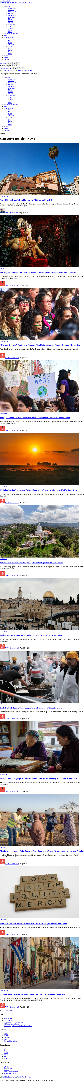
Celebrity (11, 44)
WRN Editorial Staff (12, 285)
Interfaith (3, 847)
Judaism (10, 22)
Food (10, 54)
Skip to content (5, 1)
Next (10, 1010)
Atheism (11, 10)
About (6, 1066)
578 (7, 1010)
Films (10, 43)
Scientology (12, 24)
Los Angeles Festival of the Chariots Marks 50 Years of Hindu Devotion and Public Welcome (38, 272)
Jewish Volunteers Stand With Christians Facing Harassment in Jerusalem (31, 635)
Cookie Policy (8, 1020)
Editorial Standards (10, 1073)
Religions (7, 6)
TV (9, 39)
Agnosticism (12, 8)
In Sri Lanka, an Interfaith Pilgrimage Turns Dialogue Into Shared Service (31, 563)
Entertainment (8, 37)
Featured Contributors (11, 33)
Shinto (10, 26)
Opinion (6, 59)
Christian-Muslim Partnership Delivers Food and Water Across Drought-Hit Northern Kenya (39, 490)
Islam (10, 19)
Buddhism (11, 13)
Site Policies (8, 1018)
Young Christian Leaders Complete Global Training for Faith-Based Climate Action (35, 418)
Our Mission (8, 1068)
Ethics (6, 55)
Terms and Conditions (11, 1072)
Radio (10, 50)
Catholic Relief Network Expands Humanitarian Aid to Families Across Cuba (32, 994)
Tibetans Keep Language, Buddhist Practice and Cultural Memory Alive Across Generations (38, 778)
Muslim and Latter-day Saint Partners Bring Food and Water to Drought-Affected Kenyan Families (42, 851)
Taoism (10, 30)
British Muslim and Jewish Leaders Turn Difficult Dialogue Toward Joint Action (33, 924)
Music (10, 41)
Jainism (10, 21)
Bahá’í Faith (12, 12)
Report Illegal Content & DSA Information (18, 1026)
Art (9, 48)
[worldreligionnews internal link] (16, 3)
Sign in (2, 68)
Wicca (10, 32)
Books (10, 52)
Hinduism (11, 17)
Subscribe (3, 63)
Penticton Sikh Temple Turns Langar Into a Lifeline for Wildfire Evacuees (31, 708)
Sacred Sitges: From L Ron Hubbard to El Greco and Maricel (26, 200)
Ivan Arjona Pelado (11, 213)
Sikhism (10, 28)
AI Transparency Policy (11, 1024)
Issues (6, 57)
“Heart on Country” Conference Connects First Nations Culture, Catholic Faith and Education (40, 345)
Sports (10, 46)
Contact (6, 1070)
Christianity (12, 15)
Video (6, 35)
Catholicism (4, 196)
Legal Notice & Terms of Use (13, 1022)
